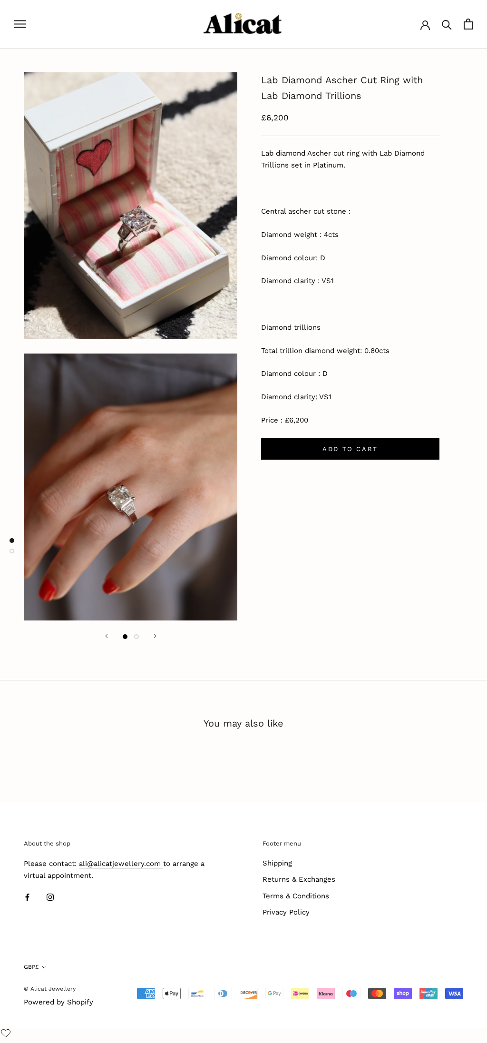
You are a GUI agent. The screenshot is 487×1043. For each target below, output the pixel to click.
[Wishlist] (7, 1034)
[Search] (447, 24)
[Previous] (106, 636)
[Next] (155, 636)
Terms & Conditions (296, 896)
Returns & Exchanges (299, 879)
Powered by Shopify (58, 1002)
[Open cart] (468, 24)
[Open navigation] (20, 24)
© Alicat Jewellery (50, 988)
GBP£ (31, 967)
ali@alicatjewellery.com (121, 863)
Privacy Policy (286, 912)
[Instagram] (50, 897)
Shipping (277, 863)
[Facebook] (27, 897)
